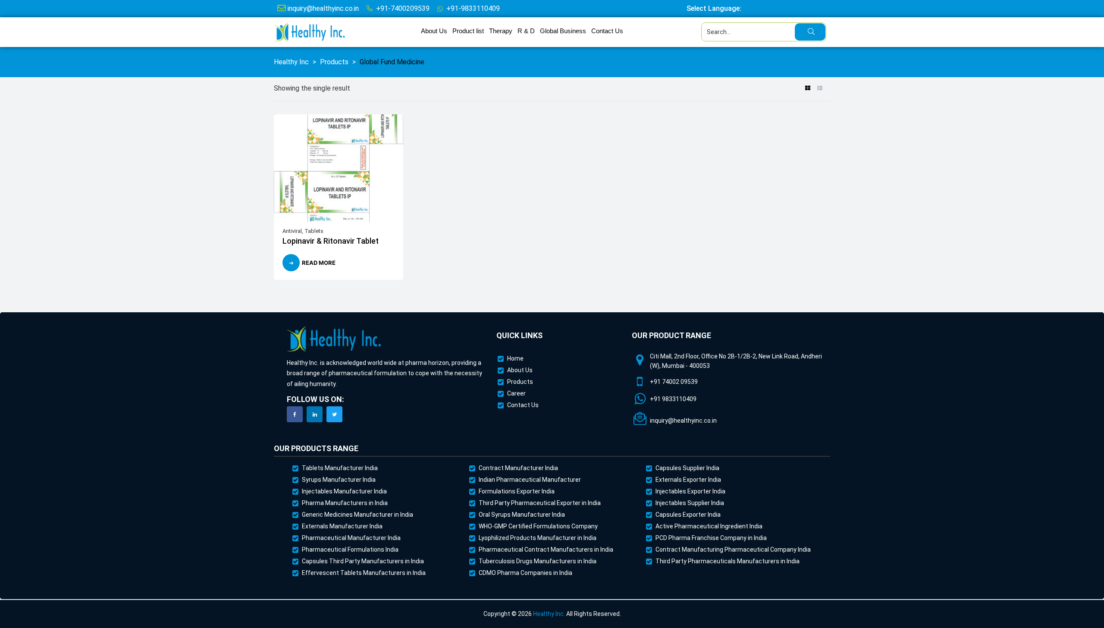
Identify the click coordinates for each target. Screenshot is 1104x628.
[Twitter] (334, 414)
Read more (319, 262)
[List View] (819, 89)
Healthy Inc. (549, 613)
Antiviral (292, 231)
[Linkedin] (315, 414)
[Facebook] (295, 414)
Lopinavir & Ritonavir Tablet (330, 240)
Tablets (313, 231)
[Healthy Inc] (334, 339)
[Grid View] (807, 89)
